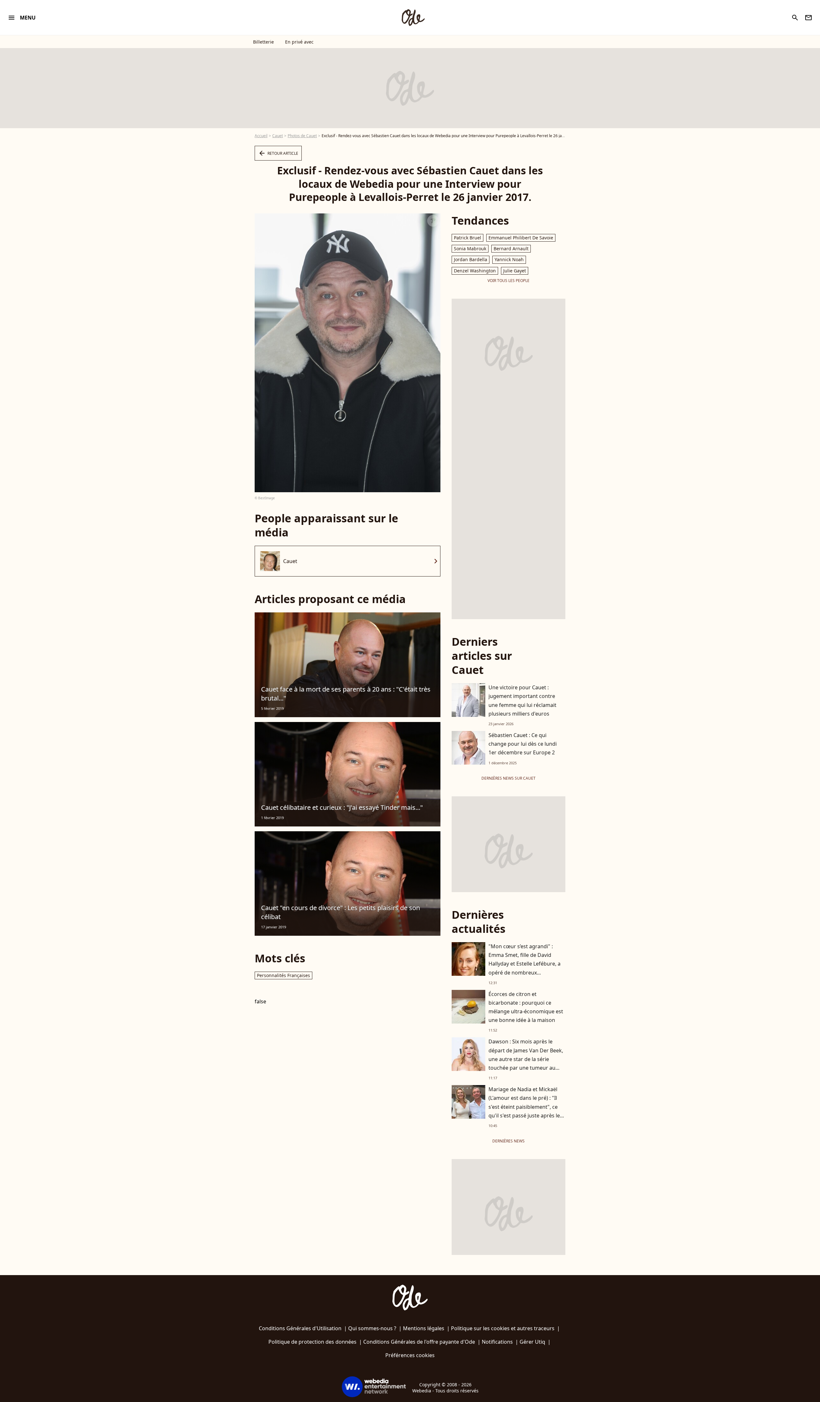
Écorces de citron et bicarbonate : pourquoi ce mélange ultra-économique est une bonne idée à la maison (525, 1007)
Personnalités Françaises (283, 975)
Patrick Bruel (467, 238)
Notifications (497, 1341)
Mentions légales (423, 1328)
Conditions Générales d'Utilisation (300, 1328)
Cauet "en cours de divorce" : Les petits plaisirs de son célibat (340, 912)
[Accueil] (413, 17)
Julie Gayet (514, 271)
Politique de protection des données (312, 1341)
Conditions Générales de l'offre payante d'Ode (419, 1341)
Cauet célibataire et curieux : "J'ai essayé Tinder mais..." (342, 807)
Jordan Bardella (470, 259)
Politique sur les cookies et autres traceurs (502, 1328)
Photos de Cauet (302, 135)
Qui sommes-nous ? (372, 1328)
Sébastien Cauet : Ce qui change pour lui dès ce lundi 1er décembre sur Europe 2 (522, 744)
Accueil (261, 135)
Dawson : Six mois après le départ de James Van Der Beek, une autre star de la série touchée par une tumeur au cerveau (525, 1059)
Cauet (277, 135)
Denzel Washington (475, 271)
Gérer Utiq (532, 1341)
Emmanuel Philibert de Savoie (520, 238)
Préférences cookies (410, 1355)
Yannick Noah (509, 259)
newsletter (808, 17)
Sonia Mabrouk (470, 248)
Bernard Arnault (511, 248)
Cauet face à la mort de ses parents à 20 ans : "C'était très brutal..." (345, 693)
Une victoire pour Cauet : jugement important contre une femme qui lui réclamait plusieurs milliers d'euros (522, 700)
